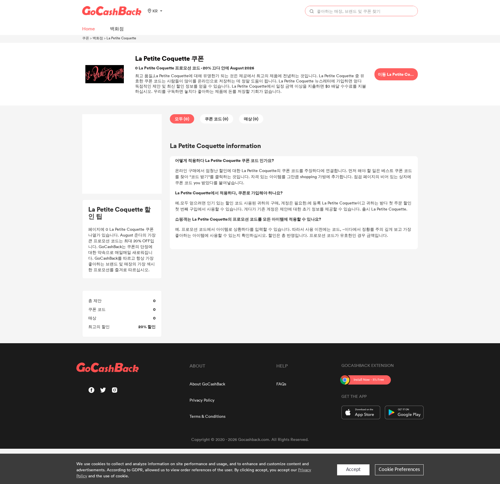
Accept (353, 469)
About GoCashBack (207, 384)
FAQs (281, 384)
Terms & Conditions (207, 416)
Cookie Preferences (399, 469)
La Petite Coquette (121, 37)
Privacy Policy (202, 400)
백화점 (98, 37)
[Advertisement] (122, 154)
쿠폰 (85, 37)
